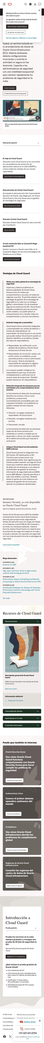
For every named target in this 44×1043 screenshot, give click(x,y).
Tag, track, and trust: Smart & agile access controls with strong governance (19, 571)
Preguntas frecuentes (15, 700)
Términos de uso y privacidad (26, 1014)
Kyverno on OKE (9, 564)
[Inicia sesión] (35, 4)
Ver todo (6, 598)
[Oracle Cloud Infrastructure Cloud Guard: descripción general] (22, 110)
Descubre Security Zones (14, 780)
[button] (4, 4)
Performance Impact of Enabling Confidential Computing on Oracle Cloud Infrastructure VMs (22, 580)
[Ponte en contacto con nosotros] (39, 4)
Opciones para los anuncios (25, 1018)
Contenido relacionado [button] (13, 725)
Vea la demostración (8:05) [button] (12, 206)
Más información (11, 689)
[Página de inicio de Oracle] (10, 4)
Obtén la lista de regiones (14, 886)
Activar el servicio (9, 88)
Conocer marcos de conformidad (16, 850)
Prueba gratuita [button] (11, 928)
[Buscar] (25, 4)
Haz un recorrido (9, 230)
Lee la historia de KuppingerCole (14, 176)
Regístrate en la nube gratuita (16, 956)
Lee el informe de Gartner (12, 259)
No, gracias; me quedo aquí (16, 32)
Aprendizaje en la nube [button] (13, 718)
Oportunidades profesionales (12, 1022)
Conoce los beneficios (13, 814)
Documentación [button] (11, 621)
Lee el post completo (11, 544)
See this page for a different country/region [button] (21, 38)
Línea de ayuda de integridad (12, 1029)
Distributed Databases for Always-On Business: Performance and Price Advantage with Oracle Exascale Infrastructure (22, 590)
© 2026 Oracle (7, 1014)
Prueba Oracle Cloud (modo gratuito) (15, 93)
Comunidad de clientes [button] (13, 711)
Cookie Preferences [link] (9, 1018)
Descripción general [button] (10, 143)
